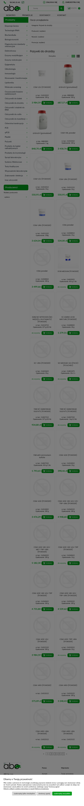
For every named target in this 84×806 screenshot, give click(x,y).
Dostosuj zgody (44, 793)
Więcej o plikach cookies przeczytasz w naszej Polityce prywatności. (26, 789)
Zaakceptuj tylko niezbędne (24, 793)
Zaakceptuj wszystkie (62, 793)
